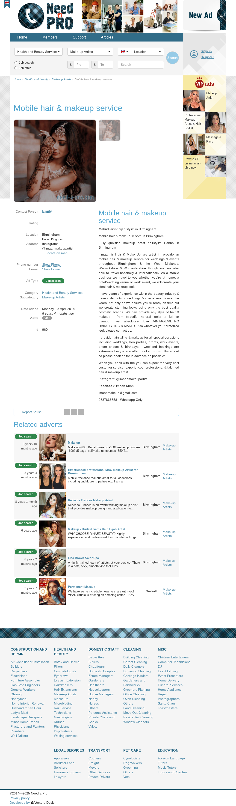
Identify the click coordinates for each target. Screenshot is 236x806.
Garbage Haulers (135, 676)
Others (93, 708)
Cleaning (132, 649)
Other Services (99, 772)
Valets (92, 726)
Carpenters (19, 671)
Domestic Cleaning (137, 671)
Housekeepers (99, 689)
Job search (26, 62)
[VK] (81, 412)
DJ (160, 666)
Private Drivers (99, 777)
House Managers (101, 694)
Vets (126, 777)
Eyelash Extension (67, 680)
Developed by (20, 802)
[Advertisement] (205, 271)
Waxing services (65, 736)
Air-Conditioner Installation (30, 662)
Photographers (169, 699)
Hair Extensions (65, 689)
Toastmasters (167, 708)
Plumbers (17, 731)
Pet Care (132, 750)
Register (207, 57)
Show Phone (51, 264)
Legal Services (69, 750)
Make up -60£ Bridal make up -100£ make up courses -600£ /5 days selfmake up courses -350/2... (104, 449)
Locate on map (57, 253)
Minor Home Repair (25, 722)
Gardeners (96, 680)
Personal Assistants (102, 712)
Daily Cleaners (134, 666)
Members (50, 37)
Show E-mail (51, 269)
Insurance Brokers (67, 772)
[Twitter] (74, 412)
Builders (16, 666)
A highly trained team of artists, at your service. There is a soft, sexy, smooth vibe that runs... (104, 564)
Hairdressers (63, 685)
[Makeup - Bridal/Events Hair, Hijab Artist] (52, 533)
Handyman (19, 699)
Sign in (206, 51)
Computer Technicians (174, 662)
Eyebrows (61, 676)
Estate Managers (100, 676)
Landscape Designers (26, 717)
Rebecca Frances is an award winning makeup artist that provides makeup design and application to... (103, 506)
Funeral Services (170, 685)
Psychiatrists (63, 731)
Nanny (93, 699)
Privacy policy (20, 798)
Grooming (130, 767)
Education (168, 750)
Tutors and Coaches (172, 772)
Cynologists (131, 758)
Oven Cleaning (134, 699)
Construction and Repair (29, 651)
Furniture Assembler (25, 680)
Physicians (61, 726)
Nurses (59, 722)
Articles (107, 37)
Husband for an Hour (26, 708)
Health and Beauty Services (62, 292)
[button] (7, 2)
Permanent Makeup (81, 587)
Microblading (63, 703)
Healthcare (96, 685)
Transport (99, 750)
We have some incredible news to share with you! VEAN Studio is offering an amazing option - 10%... (102, 593)
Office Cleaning (134, 694)
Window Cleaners (136, 722)
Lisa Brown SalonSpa (83, 558)
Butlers (93, 662)
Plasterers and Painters (28, 726)
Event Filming (168, 671)
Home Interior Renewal (27, 703)
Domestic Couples (101, 671)
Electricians (19, 676)
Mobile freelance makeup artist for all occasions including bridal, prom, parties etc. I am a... (100, 479)
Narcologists (63, 717)
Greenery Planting (136, 689)
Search (172, 57)
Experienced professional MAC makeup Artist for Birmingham (103, 471)
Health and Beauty (65, 651)
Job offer (25, 68)
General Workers (23, 689)
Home (22, 37)
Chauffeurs (96, 666)
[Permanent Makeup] (52, 591)
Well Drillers (19, 736)
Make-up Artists (53, 297)
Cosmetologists (65, 671)
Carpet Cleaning (135, 662)
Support (79, 37)
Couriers (94, 758)
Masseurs (61, 699)
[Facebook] (67, 412)
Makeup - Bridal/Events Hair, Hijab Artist (96, 529)
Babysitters (96, 657)
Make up (74, 442)
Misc (162, 649)
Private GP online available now (193, 163)
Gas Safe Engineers (25, 685)
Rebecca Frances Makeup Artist (90, 500)
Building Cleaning (136, 657)
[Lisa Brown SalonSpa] (52, 562)
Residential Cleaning (138, 717)
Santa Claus (167, 703)
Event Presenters (170, 676)
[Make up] (52, 447)
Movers (93, 767)
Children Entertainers (173, 657)
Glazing (16, 694)
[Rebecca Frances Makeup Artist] (52, 504)
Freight (93, 763)
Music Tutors (167, 767)
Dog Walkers (132, 763)
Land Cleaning (134, 708)
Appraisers (62, 758)
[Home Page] (46, 16)
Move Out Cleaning (137, 712)
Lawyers (60, 777)
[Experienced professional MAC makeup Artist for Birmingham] (52, 476)
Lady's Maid (19, 712)
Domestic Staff (103, 649)
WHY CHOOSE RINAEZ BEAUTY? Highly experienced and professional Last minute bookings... (103, 535)
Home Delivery (168, 680)
